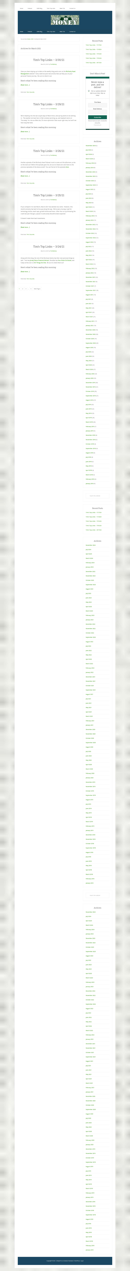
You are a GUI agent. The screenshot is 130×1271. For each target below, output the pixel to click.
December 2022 (90, 224)
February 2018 (90, 479)
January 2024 (89, 167)
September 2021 (91, 290)
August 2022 (89, 242)
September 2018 (91, 448)
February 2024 (90, 163)
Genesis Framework (69, 1260)
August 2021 (89, 295)
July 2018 (88, 457)
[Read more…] (25, 85)
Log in (82, 1260)
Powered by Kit (97, 125)
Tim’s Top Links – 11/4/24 (93, 49)
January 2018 (89, 483)
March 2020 (89, 369)
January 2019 (89, 431)
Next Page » (37, 289)
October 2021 (90, 286)
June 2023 (89, 198)
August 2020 (89, 347)
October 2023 (90, 181)
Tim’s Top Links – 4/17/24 (93, 62)
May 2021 (89, 308)
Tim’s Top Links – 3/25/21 (48, 195)
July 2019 (88, 404)
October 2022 (90, 233)
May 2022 (89, 255)
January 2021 (89, 325)
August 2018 (89, 453)
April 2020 (89, 365)
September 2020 (91, 343)
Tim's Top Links (30, 92)
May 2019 (89, 413)
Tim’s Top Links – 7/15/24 (93, 54)
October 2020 (90, 338)
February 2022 (90, 268)
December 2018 (90, 435)
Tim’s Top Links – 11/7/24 (93, 45)
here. (67, 167)
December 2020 (90, 330)
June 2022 (89, 251)
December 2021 (90, 277)
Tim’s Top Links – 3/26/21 (48, 151)
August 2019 (89, 400)
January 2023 (89, 220)
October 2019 (90, 391)
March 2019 (89, 422)
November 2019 (90, 387)
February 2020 (90, 374)
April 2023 (89, 207)
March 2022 (89, 264)
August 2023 (89, 189)
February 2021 (90, 321)
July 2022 (88, 246)
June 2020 (89, 356)
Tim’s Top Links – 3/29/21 (48, 104)
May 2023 (89, 202)
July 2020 (88, 352)
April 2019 (89, 418)
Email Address (97, 109)
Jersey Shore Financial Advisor (39, 260)
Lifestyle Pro (59, 1260)
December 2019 (90, 382)
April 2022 (89, 259)
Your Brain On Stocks (64, 260)
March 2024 (89, 159)
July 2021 (88, 299)
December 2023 (90, 172)
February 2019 (90, 426)
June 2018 (89, 461)
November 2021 (90, 281)
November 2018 (90, 439)
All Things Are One (40, 263)
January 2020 (89, 378)
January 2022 (89, 273)
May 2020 (89, 360)
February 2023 (90, 216)
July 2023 (88, 194)
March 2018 (89, 475)
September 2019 (91, 396)
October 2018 (90, 444)
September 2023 (91, 185)
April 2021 (89, 312)
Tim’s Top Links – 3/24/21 (48, 246)
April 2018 (89, 470)
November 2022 (90, 229)
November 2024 (90, 145)
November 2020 (90, 334)
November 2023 (90, 176)
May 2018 (89, 466)
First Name (97, 102)
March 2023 (89, 211)
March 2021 (89, 317)
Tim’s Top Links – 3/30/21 (48, 60)
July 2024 (88, 150)
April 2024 (89, 154)
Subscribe (97, 117)
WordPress (77, 1260)
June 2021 (89, 303)
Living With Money (65, 20)
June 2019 (89, 409)
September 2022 (91, 238)
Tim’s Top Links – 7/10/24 (93, 58)
